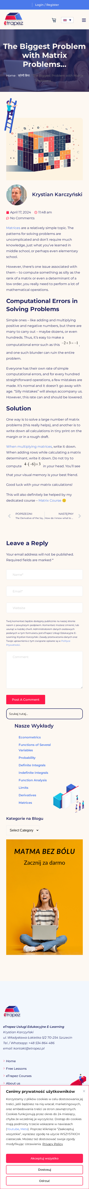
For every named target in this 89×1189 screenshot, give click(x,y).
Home (11, 75)
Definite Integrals (32, 765)
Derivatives (27, 795)
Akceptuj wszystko (45, 1158)
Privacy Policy (52, 1144)
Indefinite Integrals (33, 773)
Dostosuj (44, 1170)
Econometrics (30, 737)
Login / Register (47, 5)
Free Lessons (16, 1069)
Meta (24, 1129)
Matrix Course (49, 500)
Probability (27, 758)
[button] (84, 20)
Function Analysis (33, 780)
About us (13, 1083)
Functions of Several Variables (35, 747)
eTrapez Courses (19, 1076)
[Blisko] (84, 1091)
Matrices (13, 228)
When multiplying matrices (29, 447)
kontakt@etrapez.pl (28, 1048)
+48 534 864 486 (41, 1043)
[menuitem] (67, 20)
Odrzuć (44, 1181)
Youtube (13, 1129)
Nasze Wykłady (34, 726)
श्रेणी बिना (24, 75)
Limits (23, 788)
